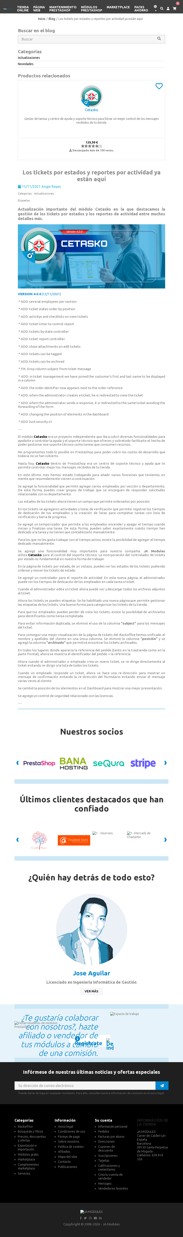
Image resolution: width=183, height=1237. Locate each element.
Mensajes (105, 1183)
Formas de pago (69, 1136)
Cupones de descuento (106, 1148)
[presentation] (17, 763)
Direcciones (106, 1141)
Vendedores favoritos (113, 1188)
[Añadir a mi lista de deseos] (159, 87)
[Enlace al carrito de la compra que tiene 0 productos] (172, 9)
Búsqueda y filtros (30, 1131)
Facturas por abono (111, 1136)
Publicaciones (67, 1167)
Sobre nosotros (68, 1141)
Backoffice (25, 1126)
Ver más (91, 991)
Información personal (112, 1126)
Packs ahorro (141, 8)
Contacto (64, 1161)
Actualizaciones (44, 193)
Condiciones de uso (71, 1131)
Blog (52, 19)
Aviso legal (65, 1126)
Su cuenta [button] (103, 1120)
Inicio (41, 19)
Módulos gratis (28, 1154)
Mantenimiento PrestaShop (63, 8)
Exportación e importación (27, 1147)
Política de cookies (71, 1146)
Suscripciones (108, 1155)
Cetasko (91, 110)
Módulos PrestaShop (91, 8)
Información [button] (65, 1120)
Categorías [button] (24, 1120)
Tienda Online (23, 8)
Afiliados (64, 1151)
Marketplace (118, 7)
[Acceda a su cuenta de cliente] (166, 9)
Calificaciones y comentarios (109, 1167)
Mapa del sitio (67, 1157)
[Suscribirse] (162, 1085)
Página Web (39, 8)
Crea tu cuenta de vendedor (110, 1176)
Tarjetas (103, 1160)
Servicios (24, 1173)
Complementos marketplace (28, 1166)
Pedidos (103, 1131)
